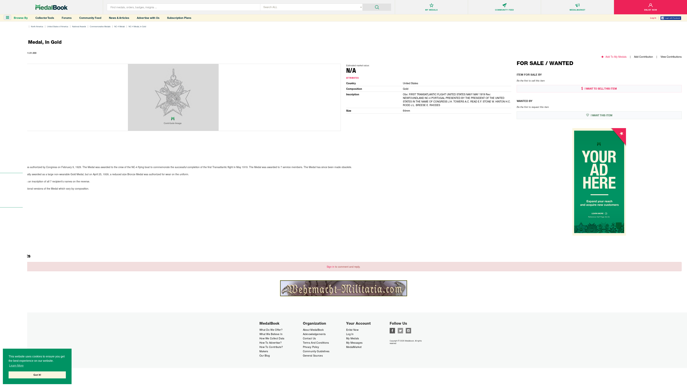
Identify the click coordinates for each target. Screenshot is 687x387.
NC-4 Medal (119, 26)
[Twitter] (400, 330)
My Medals (352, 338)
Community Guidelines (316, 351)
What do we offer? (270, 329)
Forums (67, 18)
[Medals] (51, 7)
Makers (263, 351)
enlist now (352, 329)
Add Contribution (643, 56)
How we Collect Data (271, 338)
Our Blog (264, 355)
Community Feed (90, 18)
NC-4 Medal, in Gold (137, 26)
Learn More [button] (16, 365)
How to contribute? (271, 347)
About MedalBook (313, 329)
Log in (653, 18)
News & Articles (119, 18)
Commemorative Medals (100, 26)
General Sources (313, 355)
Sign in (330, 266)
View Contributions (671, 56)
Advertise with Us (148, 18)
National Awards (79, 26)
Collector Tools (44, 18)
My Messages (354, 342)
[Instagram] (408, 330)
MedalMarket (354, 347)
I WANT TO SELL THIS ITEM (600, 88)
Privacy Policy (311, 347)
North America (37, 26)
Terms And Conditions (316, 342)
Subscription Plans (179, 18)
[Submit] (377, 7)
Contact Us (309, 338)
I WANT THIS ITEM (601, 115)
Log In (350, 334)
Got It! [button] (37, 374)
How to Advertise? (270, 342)
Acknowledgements (314, 334)
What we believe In (270, 334)
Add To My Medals (616, 56)
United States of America (57, 26)
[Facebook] (392, 330)
